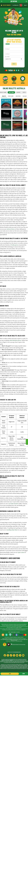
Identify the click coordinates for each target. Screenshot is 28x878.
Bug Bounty (23, 629)
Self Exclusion (13, 629)
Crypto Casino (8, 626)
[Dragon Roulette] (17, 104)
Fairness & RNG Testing (17, 627)
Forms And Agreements (16, 628)
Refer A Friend (16, 624)
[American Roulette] (6, 104)
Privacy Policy (2, 628)
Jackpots (18, 92)
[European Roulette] (17, 115)
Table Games (11, 92)
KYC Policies (19, 629)
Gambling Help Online (12, 530)
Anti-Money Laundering (6, 629)
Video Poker (18, 96)
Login (23, 673)
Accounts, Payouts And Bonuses (7, 625)
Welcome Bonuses (5, 624)
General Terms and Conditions (7, 660)
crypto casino (20, 552)
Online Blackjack (20, 626)
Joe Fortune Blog (9, 627)
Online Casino (2, 626)
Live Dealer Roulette (13, 503)
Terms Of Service (8, 628)
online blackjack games (15, 340)
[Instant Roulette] (17, 126)
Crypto (24, 92)
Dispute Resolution (24, 628)
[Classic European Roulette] (6, 126)
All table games (14, 245)
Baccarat (25, 96)
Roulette (4, 96)
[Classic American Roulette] (6, 115)
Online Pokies (13, 626)
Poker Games (10, 96)
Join (10, 673)
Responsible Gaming (17, 625)
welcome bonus (11, 229)
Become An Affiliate (22, 624)
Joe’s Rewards (11, 624)
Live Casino (25, 626)
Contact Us (24, 625)
